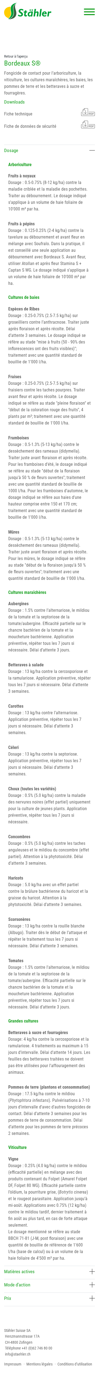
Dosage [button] (11, 150)
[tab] (49, 151)
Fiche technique (18, 114)
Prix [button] (7, 1298)
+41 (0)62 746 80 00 (37, 1348)
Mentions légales (39, 1364)
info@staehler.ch (18, 1354)
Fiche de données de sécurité (30, 126)
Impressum (12, 1364)
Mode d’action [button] (17, 1285)
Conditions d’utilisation (74, 1364)
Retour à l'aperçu (16, 56)
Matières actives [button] (19, 1271)
